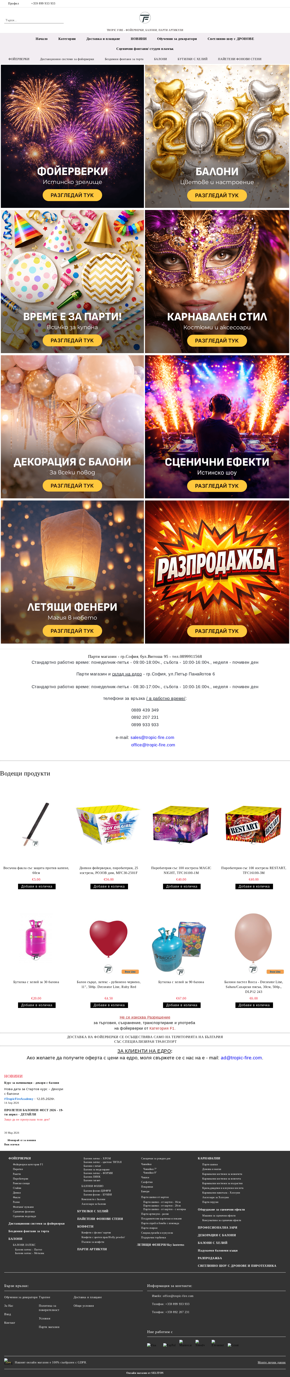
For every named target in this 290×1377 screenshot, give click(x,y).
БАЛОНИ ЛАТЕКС (24, 1244)
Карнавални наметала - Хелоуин (221, 1192)
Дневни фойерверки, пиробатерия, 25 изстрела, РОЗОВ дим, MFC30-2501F (108, 870)
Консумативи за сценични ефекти (221, 1220)
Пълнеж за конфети (93, 1241)
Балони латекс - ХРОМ (97, 1158)
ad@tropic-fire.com (241, 1057)
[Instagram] (277, 3)
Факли (16, 1197)
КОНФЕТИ (85, 1226)
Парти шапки (210, 1164)
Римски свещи (21, 1183)
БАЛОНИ (15, 1238)
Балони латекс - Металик (29, 1253)
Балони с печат (92, 1165)
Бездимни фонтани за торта (28, 1231)
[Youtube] (169, 1320)
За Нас (8, 1305)
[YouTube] (283, 3)
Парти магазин (49, 1327)
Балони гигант (92, 1180)
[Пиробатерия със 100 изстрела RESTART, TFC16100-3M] (253, 824)
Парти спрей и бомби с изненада (160, 1223)
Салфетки (146, 1182)
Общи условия (84, 1305)
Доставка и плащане (103, 39)
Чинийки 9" (150, 1172)
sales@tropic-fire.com (152, 737)
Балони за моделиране (97, 1169)
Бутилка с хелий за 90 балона (181, 982)
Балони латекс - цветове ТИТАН (103, 1162)
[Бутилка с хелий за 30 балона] (36, 938)
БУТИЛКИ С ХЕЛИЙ (92, 1211)
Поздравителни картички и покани (161, 1218)
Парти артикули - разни (155, 1213)
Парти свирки (149, 1227)
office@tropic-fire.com (153, 745)
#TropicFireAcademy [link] (18, 1099)
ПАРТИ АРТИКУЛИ (92, 1249)
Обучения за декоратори (177, 39)
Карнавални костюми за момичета (222, 1174)
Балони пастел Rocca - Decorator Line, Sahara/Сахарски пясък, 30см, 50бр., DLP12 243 (253, 987)
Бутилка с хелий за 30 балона (36, 982)
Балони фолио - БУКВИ (98, 1194)
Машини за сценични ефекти (219, 1215)
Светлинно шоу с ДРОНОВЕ (231, 39)
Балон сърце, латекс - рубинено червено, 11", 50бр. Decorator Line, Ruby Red (109, 984)
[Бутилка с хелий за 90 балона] (181, 938)
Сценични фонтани (24, 1211)
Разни (16, 1202)
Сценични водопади (24, 1216)
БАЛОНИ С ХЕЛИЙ (212, 1243)
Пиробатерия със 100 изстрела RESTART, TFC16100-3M (253, 870)
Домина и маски (211, 1169)
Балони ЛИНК (92, 1176)
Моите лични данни (272, 1362)
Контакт (9, 1322)
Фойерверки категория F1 (28, 1164)
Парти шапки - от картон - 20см (162, 1205)
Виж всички (12, 1144)
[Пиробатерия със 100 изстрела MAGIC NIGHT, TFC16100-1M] (181, 824)
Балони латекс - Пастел (28, 1249)
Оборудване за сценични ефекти (221, 1209)
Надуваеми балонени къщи (218, 1250)
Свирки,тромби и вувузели (157, 1232)
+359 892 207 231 (177, 1312)
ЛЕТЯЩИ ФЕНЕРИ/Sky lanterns (160, 1244)
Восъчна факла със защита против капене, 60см (36, 870)
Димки (17, 1192)
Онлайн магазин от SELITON (145, 1372)
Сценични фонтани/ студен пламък (144, 49)
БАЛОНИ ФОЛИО (93, 1186)
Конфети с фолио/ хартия (96, 1232)
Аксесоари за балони (94, 1203)
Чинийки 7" (150, 1169)
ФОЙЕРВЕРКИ (19, 1158)
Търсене (44, 1297)
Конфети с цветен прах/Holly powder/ (103, 1237)
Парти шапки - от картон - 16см (162, 1202)
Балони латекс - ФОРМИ (98, 1173)
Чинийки (146, 1164)
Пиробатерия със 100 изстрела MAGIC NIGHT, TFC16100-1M (181, 870)
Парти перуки (210, 1202)
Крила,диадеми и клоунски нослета (222, 1188)
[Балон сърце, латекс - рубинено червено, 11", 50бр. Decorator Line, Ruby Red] (108, 938)
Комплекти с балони (93, 1199)
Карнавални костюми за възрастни (222, 1183)
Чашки (145, 1177)
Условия (44, 1318)
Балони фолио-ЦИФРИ (97, 1190)
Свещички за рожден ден (155, 1158)
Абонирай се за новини (21, 1140)
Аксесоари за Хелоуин (215, 1197)
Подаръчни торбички (153, 1237)
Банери (145, 1191)
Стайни (17, 1188)
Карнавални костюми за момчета (221, 1178)
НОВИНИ (138, 39)
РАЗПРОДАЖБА (210, 1258)
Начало (42, 39)
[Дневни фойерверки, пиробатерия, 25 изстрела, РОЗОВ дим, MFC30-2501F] (108, 824)
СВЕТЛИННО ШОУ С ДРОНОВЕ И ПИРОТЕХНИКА (237, 1265)
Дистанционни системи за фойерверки (36, 1223)
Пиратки (18, 1169)
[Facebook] (270, 3)
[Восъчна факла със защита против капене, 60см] (36, 824)
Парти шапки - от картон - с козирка (164, 1209)
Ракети (17, 1174)
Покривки (147, 1186)
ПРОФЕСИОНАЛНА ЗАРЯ (217, 1227)
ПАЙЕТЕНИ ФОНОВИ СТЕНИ (100, 1219)
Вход (7, 1314)
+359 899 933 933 (43, 3)
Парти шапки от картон (155, 1197)
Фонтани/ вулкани (23, 1206)
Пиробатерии (20, 1178)
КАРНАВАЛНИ (209, 1158)
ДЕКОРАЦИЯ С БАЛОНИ (217, 1235)
